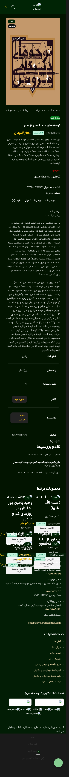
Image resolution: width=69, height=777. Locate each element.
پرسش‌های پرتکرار (51, 681)
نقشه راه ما (55, 659)
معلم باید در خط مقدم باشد (19, 546)
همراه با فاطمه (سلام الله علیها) (48, 503)
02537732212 (53, 591)
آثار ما (57, 641)
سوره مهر (26, 527)
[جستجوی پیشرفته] (6, 7)
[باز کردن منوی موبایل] (61, 7)
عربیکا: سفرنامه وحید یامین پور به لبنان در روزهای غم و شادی (19, 508)
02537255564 (53, 609)
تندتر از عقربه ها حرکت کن (21, 536)
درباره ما (56, 647)
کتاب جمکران (51, 516)
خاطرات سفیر (49, 543)
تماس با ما (55, 653)
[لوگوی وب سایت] (33, 7)
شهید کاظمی (24, 557)
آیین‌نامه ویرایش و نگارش (47, 670)
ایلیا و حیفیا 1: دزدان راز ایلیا (49, 536)
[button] (47, 529)
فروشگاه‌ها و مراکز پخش (48, 664)
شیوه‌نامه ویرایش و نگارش (47, 676)
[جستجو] (13, 7)
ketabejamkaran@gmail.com (44, 623)
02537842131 (53, 574)
